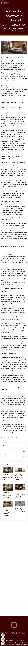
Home (4, 28)
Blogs (9, 28)
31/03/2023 (17, 57)
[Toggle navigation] (25, 3)
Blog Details (14, 30)
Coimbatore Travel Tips (14, 449)
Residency (14, 454)
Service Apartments (18, 28)
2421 (24, 57)
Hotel (14, 451)
